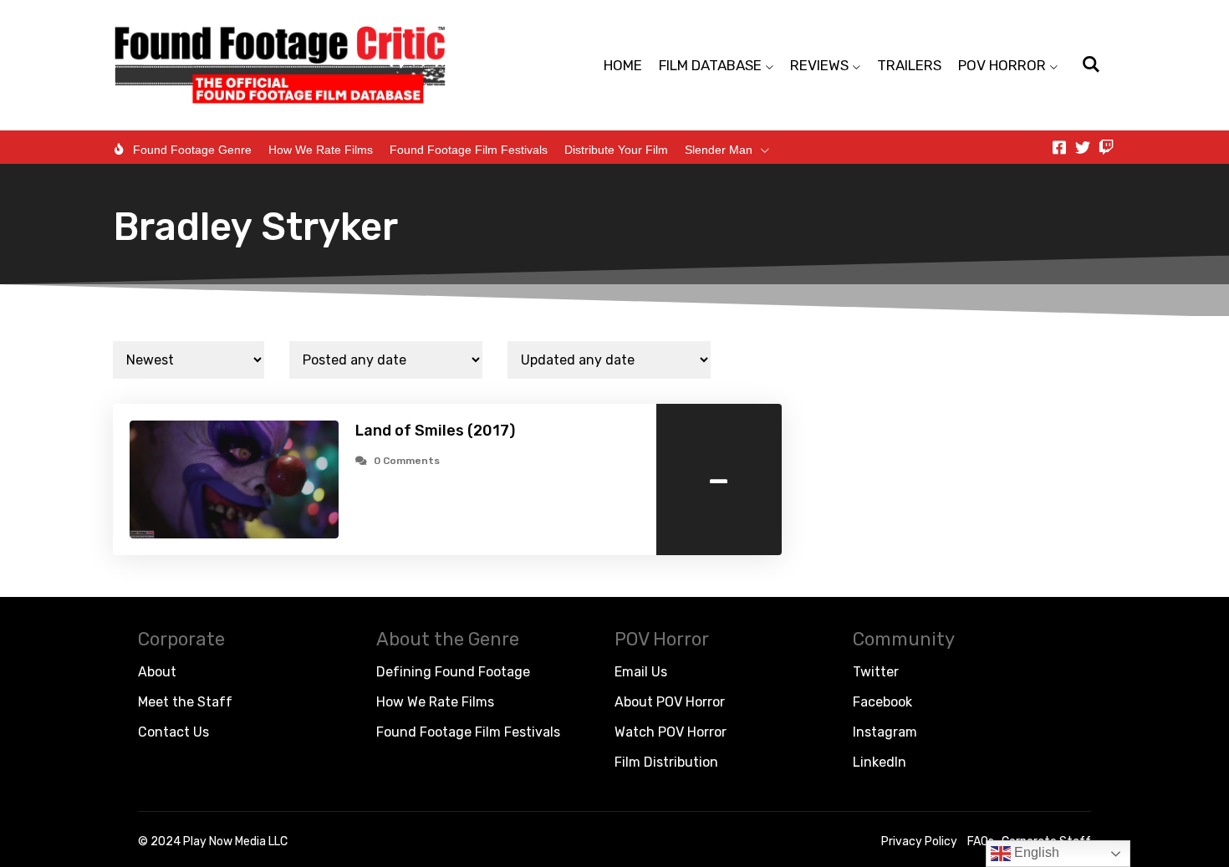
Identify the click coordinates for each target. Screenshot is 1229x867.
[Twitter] (1082, 147)
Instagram (885, 732)
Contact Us (173, 732)
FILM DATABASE (710, 65)
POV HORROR (1002, 65)
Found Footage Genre (192, 149)
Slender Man (718, 149)
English (1035, 852)
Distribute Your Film (616, 149)
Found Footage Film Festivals (469, 149)
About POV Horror (669, 702)
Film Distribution (666, 762)
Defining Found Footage (453, 672)
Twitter (876, 672)
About (157, 672)
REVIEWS (819, 65)
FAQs (980, 841)
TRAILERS (909, 65)
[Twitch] (1106, 147)
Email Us (640, 672)
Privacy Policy (919, 841)
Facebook (882, 702)
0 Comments (407, 461)
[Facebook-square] (1059, 147)
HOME (623, 65)
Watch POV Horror (670, 732)
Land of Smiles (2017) (435, 430)
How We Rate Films (320, 149)
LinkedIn (879, 762)
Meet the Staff (185, 702)
